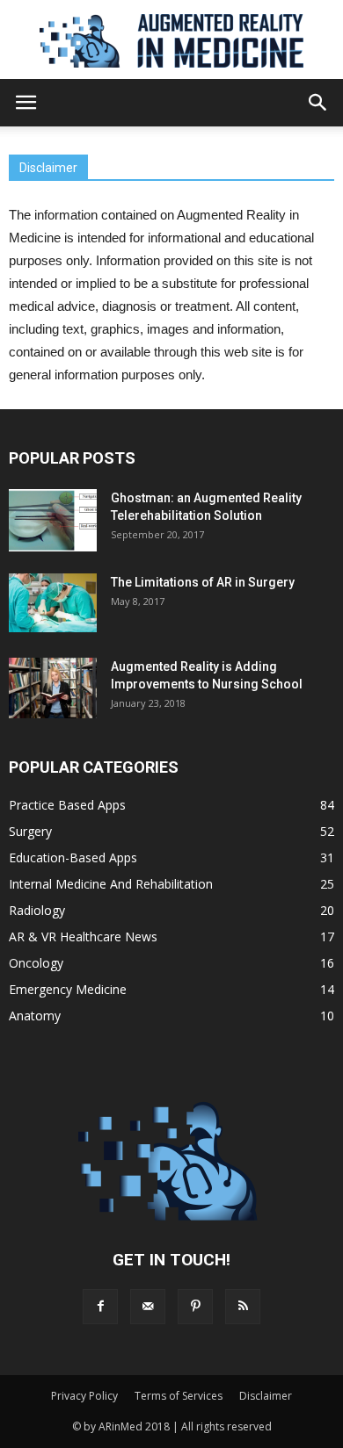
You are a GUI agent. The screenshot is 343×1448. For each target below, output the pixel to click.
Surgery (30, 831)
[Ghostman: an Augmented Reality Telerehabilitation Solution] (53, 520)
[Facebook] (100, 1306)
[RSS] (242, 1306)
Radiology (37, 910)
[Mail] (147, 1306)
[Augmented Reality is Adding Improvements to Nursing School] (53, 688)
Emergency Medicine (68, 989)
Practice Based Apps (67, 804)
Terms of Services (179, 1395)
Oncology (36, 963)
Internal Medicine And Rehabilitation (111, 883)
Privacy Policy (84, 1395)
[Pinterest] (195, 1306)
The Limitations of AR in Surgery (203, 582)
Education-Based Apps (73, 857)
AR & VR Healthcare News (83, 936)
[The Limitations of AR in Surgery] (53, 602)
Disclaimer (265, 1395)
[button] (318, 102)
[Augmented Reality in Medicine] (171, 41)
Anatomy (35, 1015)
